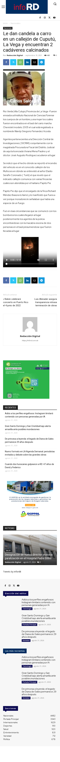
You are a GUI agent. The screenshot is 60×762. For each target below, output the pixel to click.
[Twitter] (49, 17)
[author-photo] (30, 331)
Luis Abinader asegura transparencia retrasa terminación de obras (45, 302)
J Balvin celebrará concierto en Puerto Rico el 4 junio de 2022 (15, 302)
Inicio (5, 23)
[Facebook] (40, 17)
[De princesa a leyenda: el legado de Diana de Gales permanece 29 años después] (11, 636)
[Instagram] (44, 17)
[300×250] (26, 397)
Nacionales (15, 23)
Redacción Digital (15, 55)
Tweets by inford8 (12, 571)
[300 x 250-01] (30, 518)
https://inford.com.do (30, 340)
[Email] (34, 62)
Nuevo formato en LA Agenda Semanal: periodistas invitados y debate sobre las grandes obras (30, 453)
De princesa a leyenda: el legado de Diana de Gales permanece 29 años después (29, 440)
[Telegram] (41, 62)
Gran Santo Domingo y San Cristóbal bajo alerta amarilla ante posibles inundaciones (28, 428)
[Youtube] (54, 17)
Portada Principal (29, 624)
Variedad (26, 640)
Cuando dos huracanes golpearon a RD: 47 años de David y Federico (29, 466)
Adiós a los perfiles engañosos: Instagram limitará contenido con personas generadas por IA (29, 415)
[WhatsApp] (20, 62)
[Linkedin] (27, 62)
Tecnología (27, 609)
